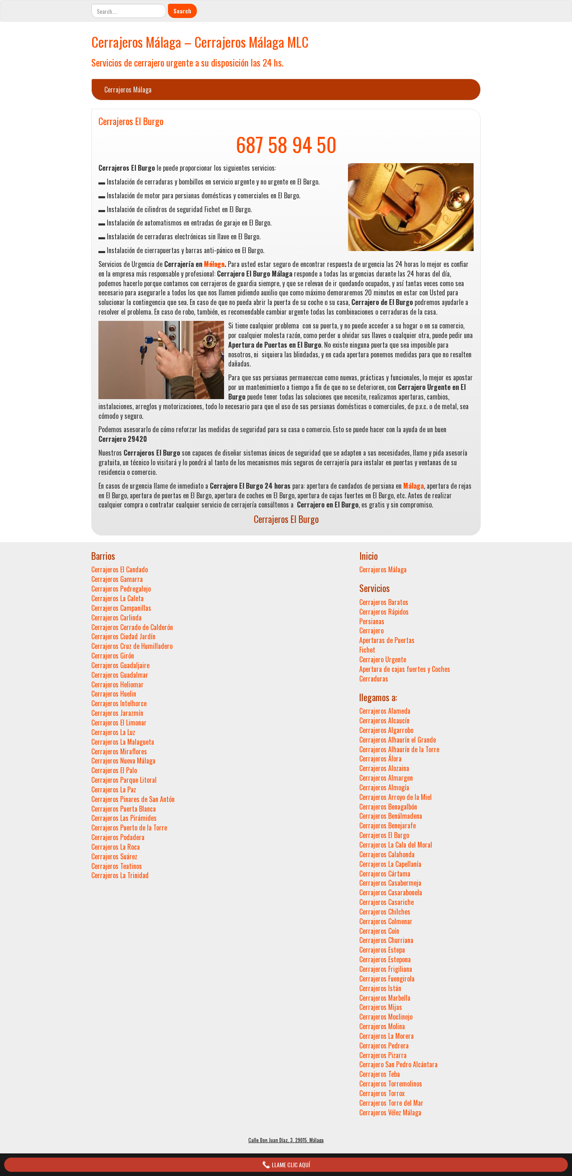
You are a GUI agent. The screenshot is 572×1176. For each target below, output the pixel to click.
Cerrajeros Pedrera (384, 1045)
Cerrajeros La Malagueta (122, 742)
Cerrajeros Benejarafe (387, 825)
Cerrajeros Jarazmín (117, 713)
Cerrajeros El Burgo (130, 121)
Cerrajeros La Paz (113, 789)
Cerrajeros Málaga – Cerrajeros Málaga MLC (200, 41)
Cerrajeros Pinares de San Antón (133, 799)
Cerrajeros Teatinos (116, 866)
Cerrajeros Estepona (385, 959)
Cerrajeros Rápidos (384, 612)
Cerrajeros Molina (382, 1026)
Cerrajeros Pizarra (383, 1055)
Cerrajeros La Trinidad (120, 875)
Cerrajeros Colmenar (385, 921)
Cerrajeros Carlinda (116, 617)
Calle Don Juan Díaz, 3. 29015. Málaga (286, 1140)
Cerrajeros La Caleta (117, 598)
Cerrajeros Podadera (117, 837)
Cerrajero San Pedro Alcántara (398, 1064)
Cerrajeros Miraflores (119, 751)
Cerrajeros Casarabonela (390, 892)
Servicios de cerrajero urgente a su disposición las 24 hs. (187, 62)
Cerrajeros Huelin (113, 694)
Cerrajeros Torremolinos (390, 1084)
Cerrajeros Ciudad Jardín (123, 636)
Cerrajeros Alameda (384, 711)
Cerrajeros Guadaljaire (120, 665)
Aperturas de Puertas (387, 640)
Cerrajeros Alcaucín (384, 720)
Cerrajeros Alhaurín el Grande (397, 740)
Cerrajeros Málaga (128, 90)
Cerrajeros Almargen (386, 778)
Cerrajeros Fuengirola (387, 979)
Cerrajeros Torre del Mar (391, 1103)
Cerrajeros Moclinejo (385, 1017)
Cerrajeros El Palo (114, 770)
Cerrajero (371, 630)
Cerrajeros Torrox (382, 1093)
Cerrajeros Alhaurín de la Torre (399, 749)
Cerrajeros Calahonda (387, 854)
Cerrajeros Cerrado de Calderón (132, 627)
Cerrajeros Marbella (384, 998)
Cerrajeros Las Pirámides (124, 818)
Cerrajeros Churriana (386, 940)
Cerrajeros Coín (379, 931)
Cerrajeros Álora (380, 758)
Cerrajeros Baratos (383, 602)
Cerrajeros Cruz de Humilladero (132, 646)
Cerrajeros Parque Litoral (124, 780)
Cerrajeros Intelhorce (119, 703)
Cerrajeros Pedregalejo (121, 589)
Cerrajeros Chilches (384, 912)
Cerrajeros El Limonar (119, 722)
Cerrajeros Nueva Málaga (123, 761)
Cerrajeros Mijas (380, 1007)
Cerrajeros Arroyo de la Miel (395, 797)
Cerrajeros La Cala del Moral (395, 845)
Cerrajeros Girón (112, 656)
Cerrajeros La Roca (115, 847)
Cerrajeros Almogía (384, 787)
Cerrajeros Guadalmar (119, 675)
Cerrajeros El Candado (119, 569)
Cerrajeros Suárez (114, 856)
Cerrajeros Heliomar (117, 684)
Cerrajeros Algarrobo (386, 730)
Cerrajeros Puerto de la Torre (129, 827)
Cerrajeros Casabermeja (390, 883)
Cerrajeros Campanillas (121, 608)
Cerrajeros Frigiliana (385, 969)
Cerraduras (373, 679)
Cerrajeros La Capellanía (390, 864)
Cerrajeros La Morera (386, 1036)
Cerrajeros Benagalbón (388, 807)
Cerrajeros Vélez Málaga (390, 1112)
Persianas (371, 621)
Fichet (367, 650)
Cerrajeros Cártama (384, 874)
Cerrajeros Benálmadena (390, 816)
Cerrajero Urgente (382, 659)
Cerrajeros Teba (379, 1074)
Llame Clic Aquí (290, 1164)
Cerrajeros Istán (380, 988)
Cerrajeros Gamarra (117, 579)
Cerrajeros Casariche (386, 902)
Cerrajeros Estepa (382, 950)
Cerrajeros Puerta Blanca (123, 809)
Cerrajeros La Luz (113, 732)
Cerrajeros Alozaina (384, 768)
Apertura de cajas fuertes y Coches (404, 669)
